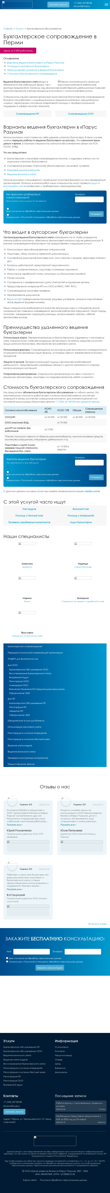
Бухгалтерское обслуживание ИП (27, 703)
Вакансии (60, 1068)
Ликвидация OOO (18, 685)
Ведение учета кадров (20, 745)
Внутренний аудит (19, 677)
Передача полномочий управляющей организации (35, 652)
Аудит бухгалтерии (81, 522)
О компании (61, 1047)
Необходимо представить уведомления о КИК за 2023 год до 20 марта (78, 1117)
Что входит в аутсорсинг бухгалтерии (28, 66)
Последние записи (70, 1096)
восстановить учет (13, 186)
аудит (94, 183)
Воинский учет (81, 508)
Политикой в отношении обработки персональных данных (50, 217)
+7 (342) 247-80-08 (83, 2)
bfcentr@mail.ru (82, 6)
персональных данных (47, 211)
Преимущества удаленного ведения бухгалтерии (35, 69)
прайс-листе (92, 491)
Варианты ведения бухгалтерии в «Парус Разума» (35, 62)
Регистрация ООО (19, 681)
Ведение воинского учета (21, 174)
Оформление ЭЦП (19, 693)
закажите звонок (89, 401)
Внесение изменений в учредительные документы (37, 689)
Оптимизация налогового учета (24, 726)
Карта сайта (30, 1180)
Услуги (19, 28)
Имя (9, 951)
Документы (61, 1072)
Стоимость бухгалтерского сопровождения (32, 73)
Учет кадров (29, 508)
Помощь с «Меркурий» (81, 515)
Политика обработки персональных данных (63, 1180)
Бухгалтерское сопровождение (25, 646)
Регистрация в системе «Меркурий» (27, 733)
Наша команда (63, 1055)
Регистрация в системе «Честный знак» (29, 739)
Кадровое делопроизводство (23, 170)
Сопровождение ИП (27, 113)
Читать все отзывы (97, 923)
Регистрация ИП (17, 707)
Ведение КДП (14, 299)
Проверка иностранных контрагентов (28, 757)
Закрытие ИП (16, 711)
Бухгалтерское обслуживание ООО (28, 669)
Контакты (60, 1051)
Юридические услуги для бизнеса (26, 720)
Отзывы (58, 1059)
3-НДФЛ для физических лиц (23, 658)
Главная (7, 28)
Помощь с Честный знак (29, 515)
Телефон (80, 194)
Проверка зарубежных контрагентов (29, 522)
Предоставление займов (21, 764)
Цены (58, 1063)
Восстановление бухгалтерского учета (30, 673)
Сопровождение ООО (81, 113)
